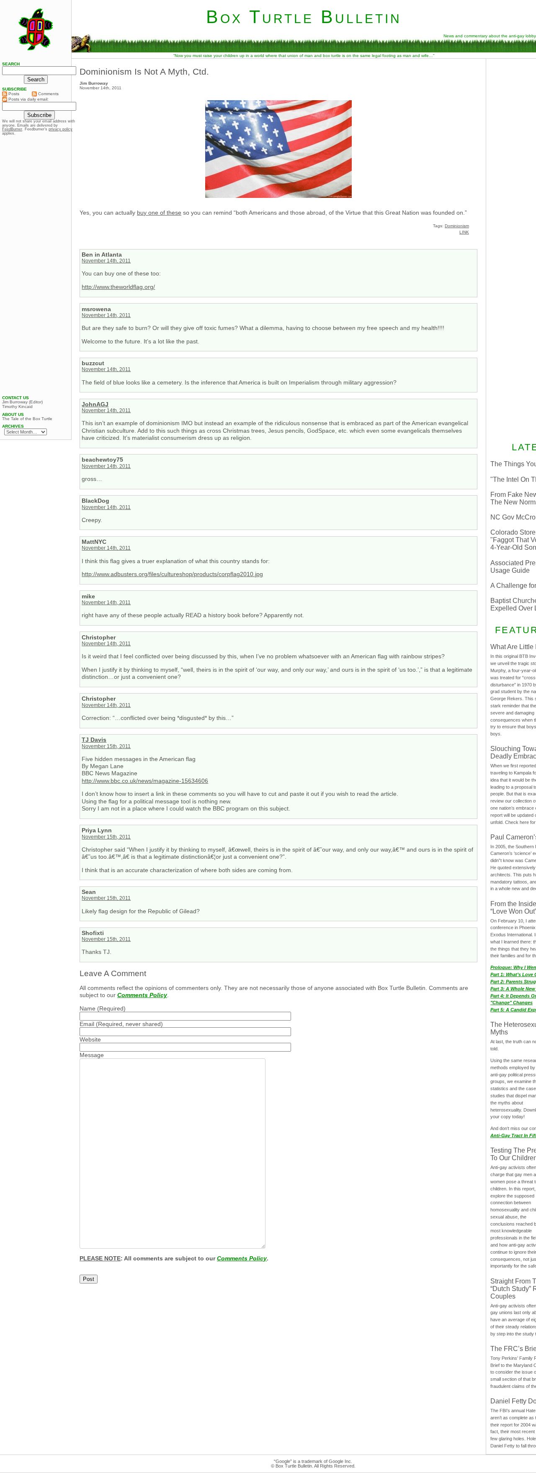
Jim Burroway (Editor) (22, 402)
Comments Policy (142, 995)
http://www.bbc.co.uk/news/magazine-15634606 (145, 780)
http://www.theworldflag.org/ (118, 286)
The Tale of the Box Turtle (27, 419)
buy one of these (159, 212)
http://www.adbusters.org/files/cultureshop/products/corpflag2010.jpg (172, 574)
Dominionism (457, 225)
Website (90, 1039)
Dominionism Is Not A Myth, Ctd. (144, 71)
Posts (13, 93)
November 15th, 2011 (106, 746)
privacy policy (60, 129)
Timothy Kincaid (17, 407)
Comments (48, 93)
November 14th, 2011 (106, 260)
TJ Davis (94, 739)
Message (92, 1055)
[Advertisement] (35, 265)
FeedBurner (12, 129)
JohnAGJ (95, 404)
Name (87, 1008)
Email (87, 1024)
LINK (464, 232)
